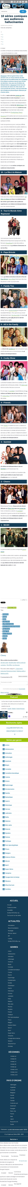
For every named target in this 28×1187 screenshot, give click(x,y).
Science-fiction (12, 1025)
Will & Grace (20, 105)
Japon (12, 1119)
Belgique (12, 1092)
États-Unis (11, 508)
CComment (22, 689)
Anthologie (11, 959)
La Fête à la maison (8, 624)
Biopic (9, 964)
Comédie (10, 967)
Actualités (10, 910)
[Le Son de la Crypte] (23, 2)
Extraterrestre (11, 980)
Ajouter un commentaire (23, 676)
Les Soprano (16, 665)
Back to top (13, 1139)
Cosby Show (5, 396)
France (12, 1113)
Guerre (10, 988)
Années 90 (13, 1067)
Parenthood (9, 243)
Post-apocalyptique (13, 1017)
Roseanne (3, 76)
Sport (9, 1030)
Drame (10, 975)
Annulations (11, 925)
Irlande (12, 1095)
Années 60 (13, 1059)
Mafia (9, 998)
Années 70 (13, 1061)
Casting (10, 938)
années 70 (12, 349)
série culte (24, 385)
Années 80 (13, 1064)
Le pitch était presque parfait (15, 1129)
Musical (10, 1006)
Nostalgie (10, 930)
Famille (10, 983)
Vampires (10, 1035)
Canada (12, 1100)
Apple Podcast (20, 708)
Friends (5, 616)
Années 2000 (14, 1069)
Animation (10, 956)
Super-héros (11, 1033)
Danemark (13, 1106)
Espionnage (11, 977)
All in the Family (7, 633)
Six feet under (4, 662)
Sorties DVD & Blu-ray (13, 913)
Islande (12, 1098)
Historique (11, 991)
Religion (10, 1022)
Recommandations (13, 928)
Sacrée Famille (13, 310)
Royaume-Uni (14, 1121)
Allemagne (13, 1084)
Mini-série (10, 1004)
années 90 (18, 95)
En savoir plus (23, 1161)
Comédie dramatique (14, 969)
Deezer (14, 708)
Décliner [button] (10, 1173)
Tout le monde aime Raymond (11, 626)
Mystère (10, 1009)
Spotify (9, 708)
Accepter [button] (3, 1173)
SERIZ (25, 1129)
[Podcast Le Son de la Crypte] (20, 2)
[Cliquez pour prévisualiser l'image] (14, 64)
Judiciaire (10, 996)
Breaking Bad (12, 662)
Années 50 (13, 1056)
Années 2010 (13, 1072)
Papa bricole (6, 629)
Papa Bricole (4, 279)
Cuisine (10, 972)
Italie (11, 1116)
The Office (9, 665)
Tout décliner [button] (14, 1156)
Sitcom (10, 1028)
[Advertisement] (14, 582)
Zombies (10, 1046)
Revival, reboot (11, 607)
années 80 (22, 508)
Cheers (5, 638)
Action (9, 951)
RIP (9, 936)
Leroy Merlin (11, 279)
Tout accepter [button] (5, 1156)
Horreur (10, 993)
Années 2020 (14, 1074)
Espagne (12, 1108)
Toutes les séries (11, 907)
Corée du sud (14, 1103)
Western (10, 1041)
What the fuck (12, 1043)
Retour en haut (5, 692)
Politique (10, 1014)
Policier (10, 1012)
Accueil (9, 905)
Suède (12, 1124)
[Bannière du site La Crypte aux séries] (14, 6)
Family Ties (6, 631)
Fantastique (11, 985)
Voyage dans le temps (14, 1038)
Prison (9, 1020)
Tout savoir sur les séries (14, 915)
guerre (24, 549)
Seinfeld (3, 469)
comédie (24, 79)
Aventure (10, 961)
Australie (12, 1090)
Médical (10, 1001)
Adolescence (11, 954)
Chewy (3, 655)
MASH (4, 619)
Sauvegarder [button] (17, 1184)
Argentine (13, 1087)
